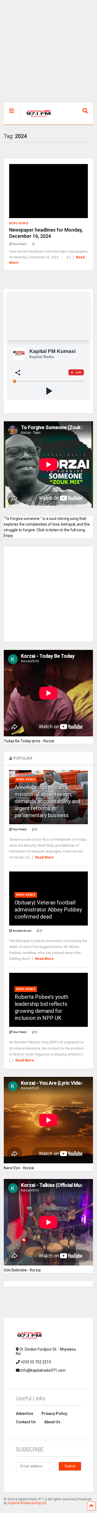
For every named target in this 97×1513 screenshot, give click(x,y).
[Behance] (18, 1480)
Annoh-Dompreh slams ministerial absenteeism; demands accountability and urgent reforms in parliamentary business (47, 801)
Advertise (24, 1413)
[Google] (43, 1480)
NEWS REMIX (18, 223)
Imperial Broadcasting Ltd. (27, 1503)
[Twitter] (55, 1480)
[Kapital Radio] (35, 120)
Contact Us (26, 1422)
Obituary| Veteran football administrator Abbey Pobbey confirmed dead (48, 909)
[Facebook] (30, 1480)
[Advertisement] (48, 54)
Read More (44, 857)
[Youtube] (67, 1480)
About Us (52, 1422)
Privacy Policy (54, 1413)
